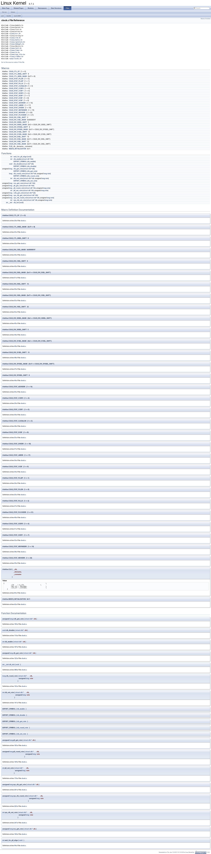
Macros (203, 18)
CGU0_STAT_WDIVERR (17, 112)
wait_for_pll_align (20, 157)
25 (15, 495)
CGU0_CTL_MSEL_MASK (18, 76)
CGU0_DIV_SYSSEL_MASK (18, 129)
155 (15, 745)
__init (10, 202)
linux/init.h (15, 48)
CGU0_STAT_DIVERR (16, 108)
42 (15, 266)
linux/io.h (14, 52)
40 (15, 517)
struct (24, 159)
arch (2, 16)
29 (15, 403)
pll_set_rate (18, 190)
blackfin (8, 16)
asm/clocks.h (15, 59)
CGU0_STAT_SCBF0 (16, 93)
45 (15, 323)
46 (15, 380)
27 (15, 506)
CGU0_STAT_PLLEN (16, 79)
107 (15, 647)
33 (15, 437)
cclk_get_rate (19, 193)
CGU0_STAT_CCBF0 (16, 88)
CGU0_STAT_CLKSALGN (18, 86)
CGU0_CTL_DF (14, 71)
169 (15, 762)
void (29, 157)
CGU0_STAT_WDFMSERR (18, 110)
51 (15, 278)
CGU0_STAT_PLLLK (16, 83)
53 (15, 300)
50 (15, 289)
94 (15, 845)
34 (15, 472)
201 (15, 790)
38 (15, 552)
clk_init (16, 202)
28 (15, 426)
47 (15, 369)
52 (15, 312)
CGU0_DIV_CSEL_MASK (17, 120)
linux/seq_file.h (17, 54)
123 (15, 658)
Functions (208, 18)
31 (15, 529)
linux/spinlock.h (17, 42)
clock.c (23, 221)
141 (15, 703)
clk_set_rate (18, 178)
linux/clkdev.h (16, 56)
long (10, 169)
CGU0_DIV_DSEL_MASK (17, 139)
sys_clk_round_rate (21, 198)
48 (15, 358)
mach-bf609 (17, 16)
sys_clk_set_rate (20, 200)
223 (15, 806)
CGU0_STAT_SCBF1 (16, 95)
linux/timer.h (16, 50)
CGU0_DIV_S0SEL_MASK (18, 124)
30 (15, 415)
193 (15, 624)
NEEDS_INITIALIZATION (17, 149)
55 (15, 593)
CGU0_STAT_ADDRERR (17, 103)
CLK (10, 146)
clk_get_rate (18, 169)
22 (15, 243)
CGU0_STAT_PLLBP (16, 81)
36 (15, 460)
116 (15, 635)
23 (15, 232)
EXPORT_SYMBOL (20, 161)
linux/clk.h (15, 38)
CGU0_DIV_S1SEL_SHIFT (18, 132)
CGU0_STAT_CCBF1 (16, 91)
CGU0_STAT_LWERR (16, 105)
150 (15, 834)
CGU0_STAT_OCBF (16, 100)
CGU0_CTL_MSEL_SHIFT (18, 74)
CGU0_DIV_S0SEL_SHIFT (18, 122)
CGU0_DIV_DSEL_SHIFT (17, 137)
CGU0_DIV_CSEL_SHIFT (17, 117)
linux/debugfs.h (16, 44)
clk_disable (18, 164)
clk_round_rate (19, 173)
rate (48, 173)
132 (15, 686)
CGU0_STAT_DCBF (16, 98)
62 (15, 604)
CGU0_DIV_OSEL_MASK (17, 144)
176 (15, 778)
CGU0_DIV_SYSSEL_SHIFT (18, 127)
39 (15, 563)
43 (15, 255)
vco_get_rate (18, 183)
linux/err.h (15, 33)
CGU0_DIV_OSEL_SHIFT (17, 141)
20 (15, 221)
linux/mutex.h (16, 40)
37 (15, 449)
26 (15, 483)
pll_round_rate (19, 188)
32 (15, 540)
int (11, 157)
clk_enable (17, 159)
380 (15, 670)
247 (15, 823)
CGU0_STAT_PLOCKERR (17, 115)
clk (28, 159)
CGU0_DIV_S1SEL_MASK (18, 134)
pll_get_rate (18, 186)
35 (15, 392)
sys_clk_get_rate (20, 195)
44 (15, 335)
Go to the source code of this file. (13, 62)
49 (15, 346)
